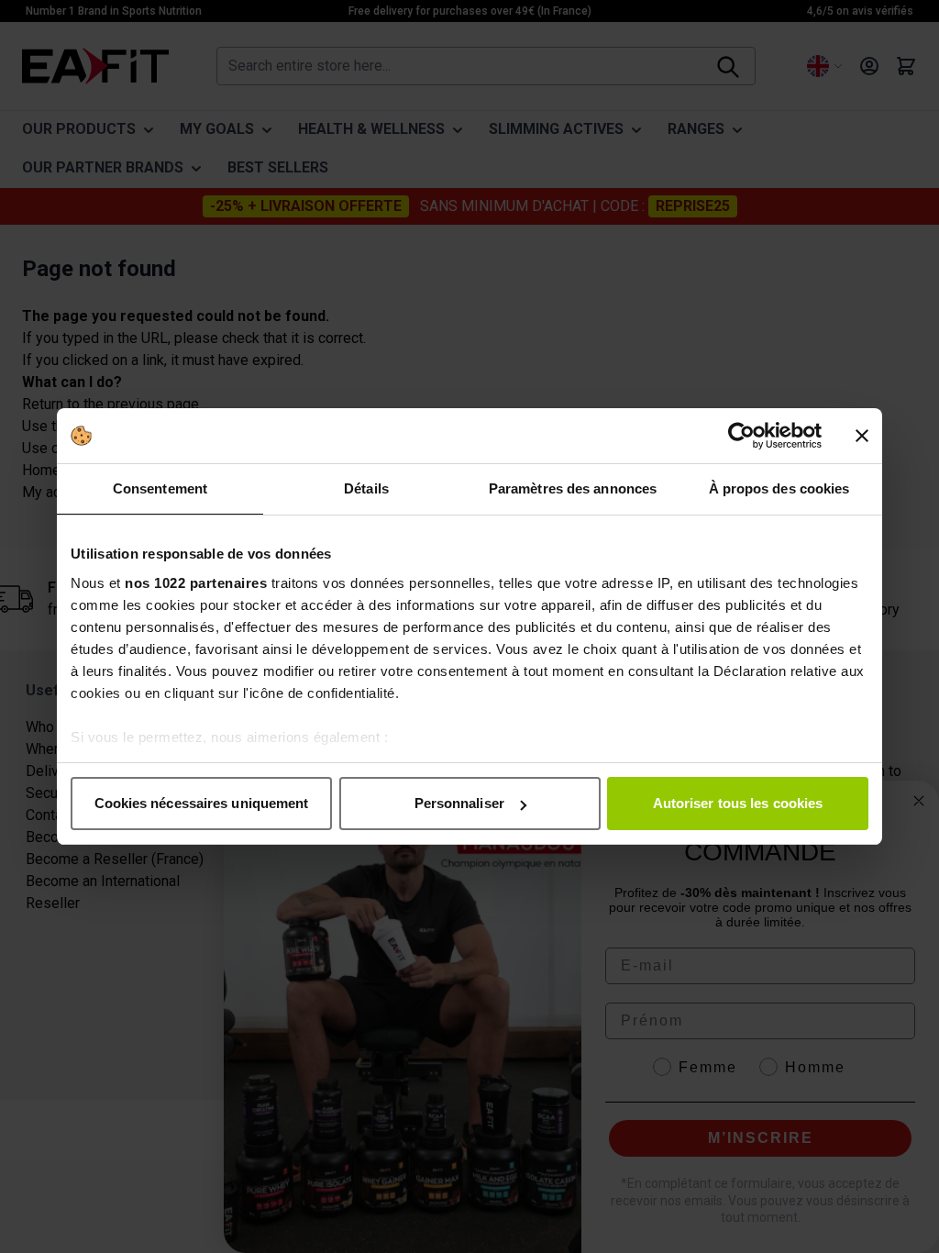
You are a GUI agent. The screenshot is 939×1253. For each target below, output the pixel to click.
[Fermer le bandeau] (862, 435)
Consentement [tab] (160, 488)
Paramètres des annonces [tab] (573, 488)
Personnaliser (459, 803)
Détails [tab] (366, 488)
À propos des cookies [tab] (779, 488)
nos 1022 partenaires (196, 583)
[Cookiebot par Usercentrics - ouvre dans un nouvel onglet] (741, 435)
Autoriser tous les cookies (738, 803)
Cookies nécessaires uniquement (201, 803)
